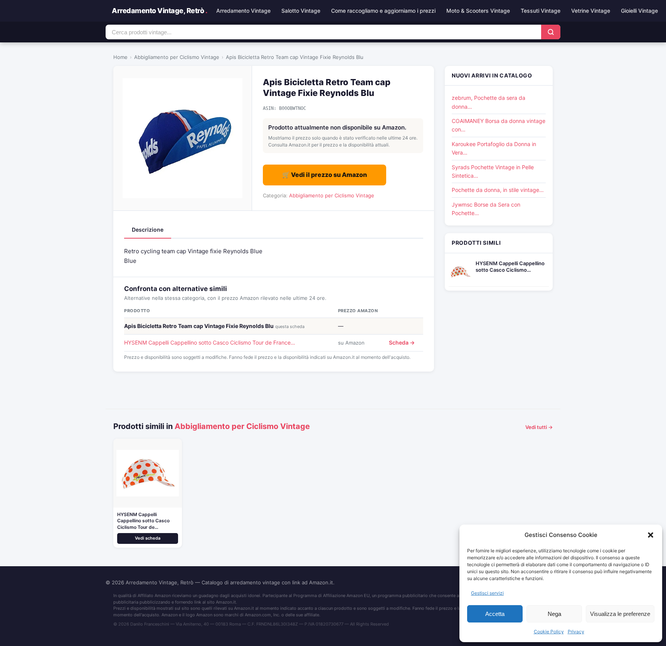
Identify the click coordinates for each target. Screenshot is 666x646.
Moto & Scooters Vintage (478, 10)
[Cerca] (550, 32)
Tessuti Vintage (540, 10)
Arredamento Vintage (243, 10)
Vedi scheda (147, 538)
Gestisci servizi (487, 593)
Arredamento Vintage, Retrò (159, 11)
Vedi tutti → (539, 427)
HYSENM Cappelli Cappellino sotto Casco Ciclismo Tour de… (143, 520)
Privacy (576, 631)
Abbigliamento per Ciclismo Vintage (176, 57)
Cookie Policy (549, 631)
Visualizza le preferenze (620, 614)
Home (120, 57)
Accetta (495, 614)
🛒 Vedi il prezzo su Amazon (324, 174)
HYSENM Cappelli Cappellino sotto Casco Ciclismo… (510, 266)
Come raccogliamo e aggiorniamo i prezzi (383, 10)
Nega (554, 614)
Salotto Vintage (300, 10)
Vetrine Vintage (590, 10)
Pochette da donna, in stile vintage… (498, 190)
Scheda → (402, 342)
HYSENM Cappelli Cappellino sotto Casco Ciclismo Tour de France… (209, 342)
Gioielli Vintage (639, 10)
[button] (650, 535)
